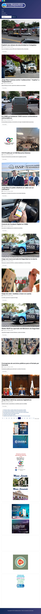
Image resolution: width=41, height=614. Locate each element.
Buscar (14, 16)
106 (22, 418)
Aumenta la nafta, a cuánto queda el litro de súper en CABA (14, 409)
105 (19, 418)
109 (29, 418)
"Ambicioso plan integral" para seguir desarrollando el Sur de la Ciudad (16, 415)
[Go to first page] (3, 418)
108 (27, 418)
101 (9, 418)
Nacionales (4, 12)
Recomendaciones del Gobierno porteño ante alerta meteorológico (16, 412)
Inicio (3, 9)
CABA (3, 11)
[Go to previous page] (4, 418)
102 (11, 418)
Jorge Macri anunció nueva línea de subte (11, 413)
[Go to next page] (32, 418)
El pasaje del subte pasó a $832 (9, 414)
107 (24, 418)
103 (14, 418)
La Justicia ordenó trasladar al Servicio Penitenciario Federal (14, 411)
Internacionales (4, 14)
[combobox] (7, 17)
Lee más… (5, 51)
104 (16, 418)
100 (6, 418)
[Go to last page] (34, 418)
